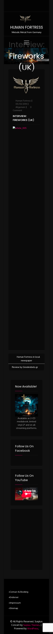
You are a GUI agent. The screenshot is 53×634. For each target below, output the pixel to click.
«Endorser (14, 597)
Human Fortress (23, 100)
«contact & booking (18, 591)
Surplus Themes (31, 625)
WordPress (32, 628)
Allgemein (20, 107)
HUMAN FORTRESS (26, 27)
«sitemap (13, 608)
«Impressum (15, 602)
